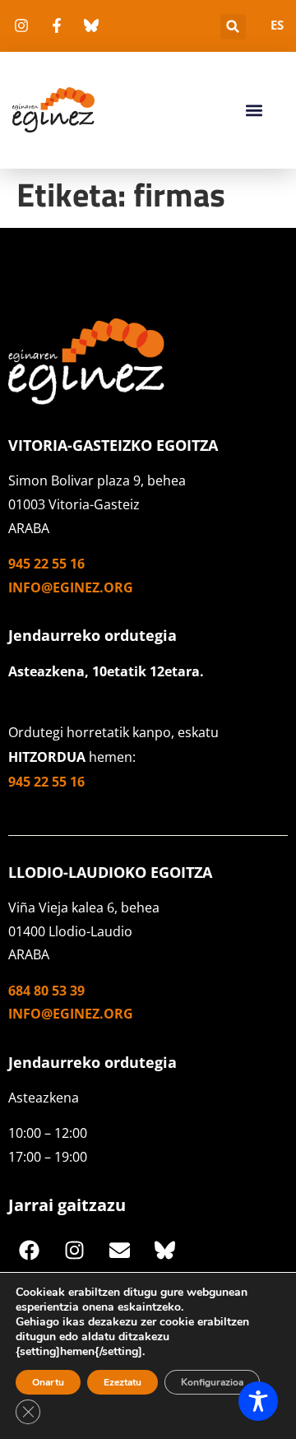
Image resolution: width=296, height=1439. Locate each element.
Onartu (48, 1382)
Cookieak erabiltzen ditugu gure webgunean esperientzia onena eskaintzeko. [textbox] (131, 1299)
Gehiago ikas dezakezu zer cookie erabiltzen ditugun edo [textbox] (132, 1329)
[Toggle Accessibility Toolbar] (258, 1401)
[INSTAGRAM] (74, 1250)
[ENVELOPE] (119, 1250)
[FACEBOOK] (28, 1250)
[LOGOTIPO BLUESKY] (164, 1250)
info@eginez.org (70, 587)
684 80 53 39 (46, 991)
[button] (233, 26)
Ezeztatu (122, 1382)
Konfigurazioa (212, 1382)
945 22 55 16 (46, 564)
